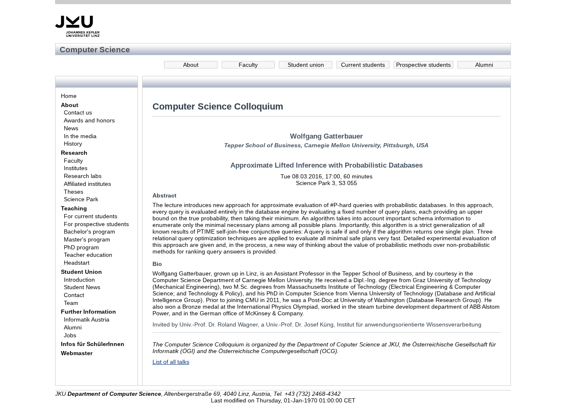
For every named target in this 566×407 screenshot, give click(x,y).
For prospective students (96, 224)
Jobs (70, 335)
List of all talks (170, 361)
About (190, 64)
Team (71, 303)
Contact (74, 295)
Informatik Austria (86, 319)
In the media (80, 136)
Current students (363, 64)
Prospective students (423, 64)
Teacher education (88, 254)
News (71, 128)
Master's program (87, 239)
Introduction (79, 279)
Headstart (76, 262)
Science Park (81, 199)
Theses (73, 191)
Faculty (248, 64)
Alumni (484, 64)
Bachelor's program (89, 231)
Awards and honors (89, 120)
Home (69, 96)
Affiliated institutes (87, 183)
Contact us (78, 112)
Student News (82, 287)
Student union (306, 64)
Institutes (75, 168)
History (73, 143)
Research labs (83, 176)
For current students (90, 216)
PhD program (81, 247)
